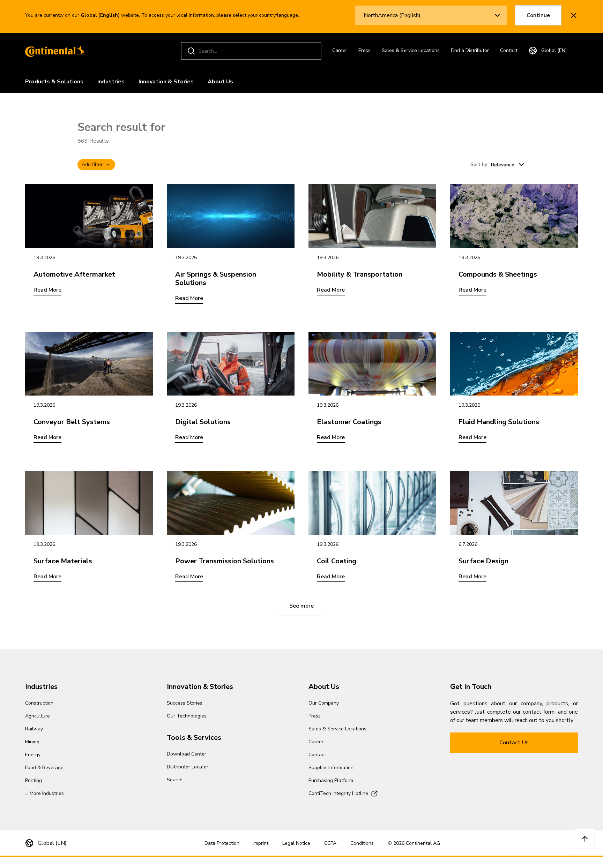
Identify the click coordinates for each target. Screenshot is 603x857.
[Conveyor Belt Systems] (89, 364)
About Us (220, 81)
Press (364, 50)
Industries (111, 81)
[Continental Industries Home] (53, 51)
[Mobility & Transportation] (372, 216)
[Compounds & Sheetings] (514, 216)
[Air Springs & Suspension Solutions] (231, 216)
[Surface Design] (514, 503)
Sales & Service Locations (411, 50)
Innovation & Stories (166, 81)
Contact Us (514, 742)
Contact (509, 50)
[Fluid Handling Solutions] (514, 364)
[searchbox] (252, 51)
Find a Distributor (470, 50)
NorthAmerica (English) (392, 15)
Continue (538, 15)
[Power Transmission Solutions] (231, 503)
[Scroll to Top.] (585, 839)
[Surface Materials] (89, 503)
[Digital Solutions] (231, 364)
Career (339, 50)
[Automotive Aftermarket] (89, 216)
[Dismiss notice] (574, 15)
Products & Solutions (54, 81)
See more (301, 606)
